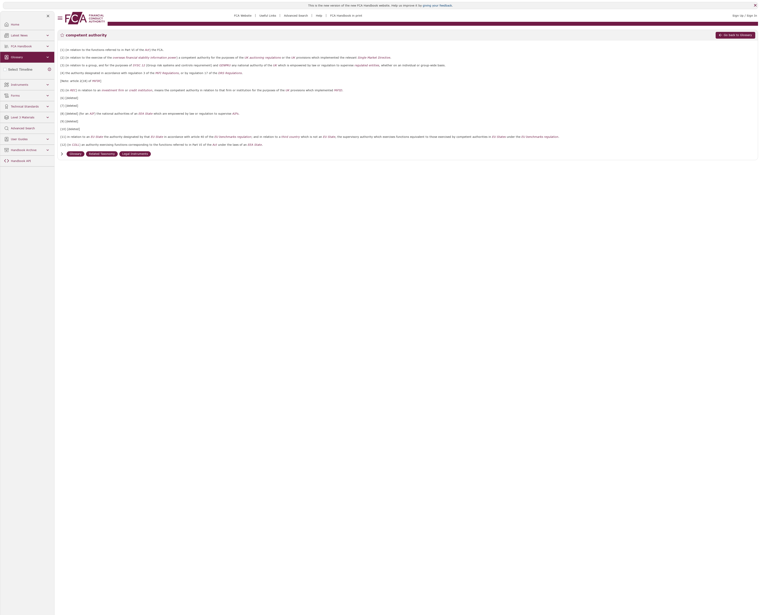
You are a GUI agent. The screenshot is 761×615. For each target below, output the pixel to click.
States (501, 136)
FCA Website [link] (242, 15)
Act (147, 50)
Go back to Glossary (738, 35)
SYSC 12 (139, 65)
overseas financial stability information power (144, 57)
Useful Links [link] (267, 15)
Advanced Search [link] (296, 15)
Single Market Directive (374, 57)
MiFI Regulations (167, 73)
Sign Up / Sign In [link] (744, 15)
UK (293, 57)
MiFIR (96, 81)
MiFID (338, 90)
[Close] (755, 5)
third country (290, 136)
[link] (85, 18)
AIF (92, 113)
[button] (61, 154)
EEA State (146, 113)
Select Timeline (20, 69)
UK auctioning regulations (263, 57)
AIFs (235, 113)
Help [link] (319, 15)
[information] (49, 69)
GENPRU (225, 65)
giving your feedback (437, 5)
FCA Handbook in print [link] (346, 15)
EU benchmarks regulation (232, 136)
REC (73, 90)
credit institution (140, 90)
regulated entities (367, 65)
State (99, 136)
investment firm (113, 90)
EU (93, 136)
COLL (75, 144)
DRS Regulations (230, 73)
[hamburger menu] (59, 18)
